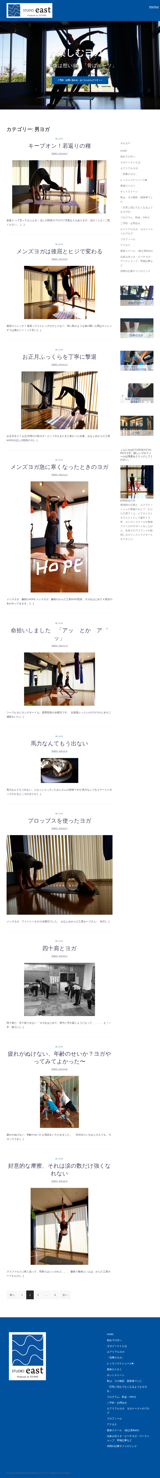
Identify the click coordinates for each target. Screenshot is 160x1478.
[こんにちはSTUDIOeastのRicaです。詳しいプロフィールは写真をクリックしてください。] (137, 482)
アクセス (125, 245)
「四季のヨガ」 (129, 174)
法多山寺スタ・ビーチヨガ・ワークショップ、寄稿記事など (136, 261)
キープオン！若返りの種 (59, 145)
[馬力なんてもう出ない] (59, 770)
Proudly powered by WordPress (23, 1472)
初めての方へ (127, 156)
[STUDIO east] (29, 10)
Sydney (53, 1472)
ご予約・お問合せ (130, 223)
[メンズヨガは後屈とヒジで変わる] (59, 292)
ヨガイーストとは (130, 162)
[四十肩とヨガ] (59, 989)
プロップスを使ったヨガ (59, 820)
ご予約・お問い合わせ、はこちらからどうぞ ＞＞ (80, 80)
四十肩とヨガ (59, 948)
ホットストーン (129, 191)
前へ (12, 1294)
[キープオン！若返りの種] (59, 186)
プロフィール (127, 239)
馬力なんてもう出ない (59, 743)
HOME (123, 150)
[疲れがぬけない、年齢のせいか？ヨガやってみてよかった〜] (59, 1101)
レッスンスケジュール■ (133, 179)
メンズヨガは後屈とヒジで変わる (59, 251)
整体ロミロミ (127, 185)
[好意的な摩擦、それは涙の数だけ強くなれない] (59, 1226)
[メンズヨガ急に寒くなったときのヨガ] (59, 536)
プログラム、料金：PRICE (135, 217)
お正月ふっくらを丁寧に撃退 (59, 356)
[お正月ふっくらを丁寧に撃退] (59, 399)
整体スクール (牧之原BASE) (136, 250)
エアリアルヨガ (129, 168)
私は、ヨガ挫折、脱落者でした (124, 1380)
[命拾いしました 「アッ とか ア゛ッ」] (59, 678)
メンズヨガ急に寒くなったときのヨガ (59, 467)
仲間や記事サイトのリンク (135, 271)
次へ (65, 1294)
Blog (59, 138)
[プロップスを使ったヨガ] (59, 874)
